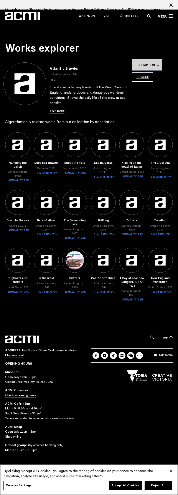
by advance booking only (45, 445)
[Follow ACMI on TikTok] (113, 355)
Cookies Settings (19, 485)
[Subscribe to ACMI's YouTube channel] (104, 355)
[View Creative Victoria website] (149, 377)
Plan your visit (14, 355)
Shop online (13, 436)
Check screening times (20, 395)
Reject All (158, 485)
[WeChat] (130, 355)
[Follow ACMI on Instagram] (122, 355)
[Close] (171, 471)
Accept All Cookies (125, 485)
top (165, 337)
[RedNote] (139, 355)
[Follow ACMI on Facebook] (95, 355)
